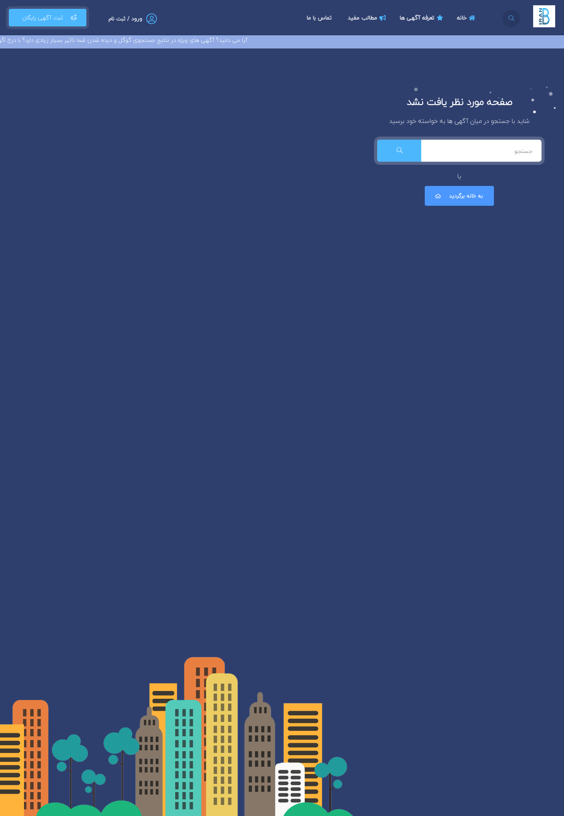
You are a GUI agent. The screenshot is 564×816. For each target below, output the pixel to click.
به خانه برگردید (466, 195)
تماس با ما (319, 17)
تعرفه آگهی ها (417, 17)
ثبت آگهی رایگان (43, 17)
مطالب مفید (362, 17)
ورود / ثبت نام (125, 18)
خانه (462, 17)
